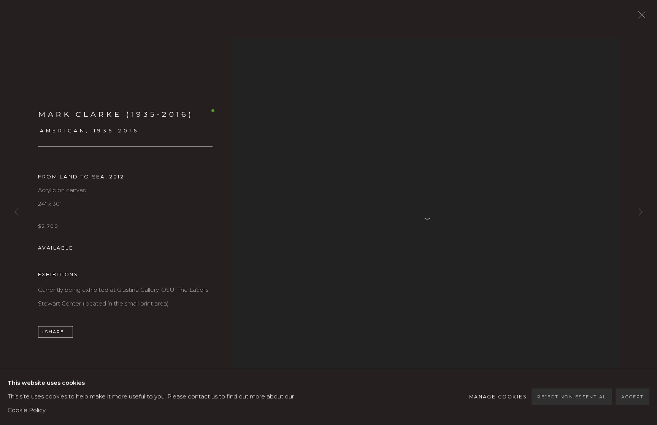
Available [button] (55, 248)
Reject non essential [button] (571, 397)
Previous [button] (16, 212)
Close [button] (640, 17)
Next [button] (640, 212)
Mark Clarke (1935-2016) (115, 114)
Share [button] (54, 331)
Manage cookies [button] (498, 397)
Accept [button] (632, 397)
